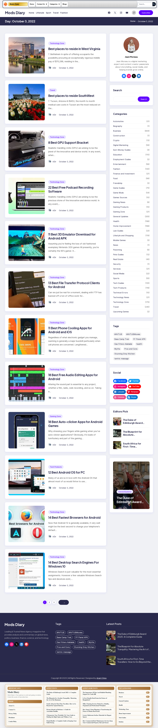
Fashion (116, 169)
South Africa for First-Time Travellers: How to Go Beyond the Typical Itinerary (133, 662)
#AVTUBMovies (133, 334)
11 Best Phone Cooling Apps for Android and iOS (70, 330)
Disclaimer (12, 717)
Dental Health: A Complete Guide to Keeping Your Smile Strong (61, 722)
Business (117, 131)
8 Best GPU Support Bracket (68, 142)
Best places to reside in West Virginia (74, 49)
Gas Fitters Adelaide (123, 344)
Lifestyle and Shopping (123, 235)
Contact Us (41, 4)
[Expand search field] (134, 13)
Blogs (65, 4)
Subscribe (146, 12)
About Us (11, 706)
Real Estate (118, 259)
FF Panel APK (139, 339)
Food (115, 178)
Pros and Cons (130, 349)
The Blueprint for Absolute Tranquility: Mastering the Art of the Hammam (133, 649)
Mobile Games (119, 240)
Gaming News (119, 202)
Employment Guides (122, 159)
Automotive (118, 121)
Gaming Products (121, 207)
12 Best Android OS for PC (66, 472)
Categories (53, 4)
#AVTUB (118, 334)
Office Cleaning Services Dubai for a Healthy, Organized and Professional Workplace (96, 705)
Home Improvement (122, 226)
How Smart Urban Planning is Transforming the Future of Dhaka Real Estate (97, 710)
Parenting (117, 250)
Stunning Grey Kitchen (124, 354)
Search (144, 99)
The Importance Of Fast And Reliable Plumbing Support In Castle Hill (97, 693)
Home (32, 4)
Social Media (118, 274)
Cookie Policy (13, 721)
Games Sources (120, 197)
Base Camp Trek (121, 339)
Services (117, 269)
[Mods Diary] (5, 4)
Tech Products (56, 467)
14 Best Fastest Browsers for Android (74, 517)
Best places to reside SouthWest (71, 96)
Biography (117, 126)
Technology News (121, 297)
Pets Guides (118, 254)
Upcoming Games (121, 312)
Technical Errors (120, 293)
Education (117, 155)
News (115, 245)
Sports (116, 278)
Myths (117, 349)
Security (117, 264)
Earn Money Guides (121, 150)
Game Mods (118, 193)
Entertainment (119, 164)
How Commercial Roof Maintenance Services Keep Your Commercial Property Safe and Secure (98, 722)
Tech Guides (118, 283)
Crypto (116, 140)
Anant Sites (102, 678)
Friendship (117, 183)
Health (116, 221)
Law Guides (118, 231)
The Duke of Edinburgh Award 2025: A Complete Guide (133, 424)
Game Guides (119, 188)
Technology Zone (57, 43)
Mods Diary (14, 4)
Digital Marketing (120, 145)
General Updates (120, 216)
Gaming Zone (55, 416)
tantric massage (121, 359)
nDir (54, 68)
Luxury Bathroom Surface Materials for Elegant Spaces (97, 716)
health (139, 344)
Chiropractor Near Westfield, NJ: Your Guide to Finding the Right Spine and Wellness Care (60, 716)
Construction (119, 136)
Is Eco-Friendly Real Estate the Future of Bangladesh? (95, 699)
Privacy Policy (13, 714)
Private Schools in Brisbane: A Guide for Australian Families (58, 710)
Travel (52, 90)
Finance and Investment (124, 174)
